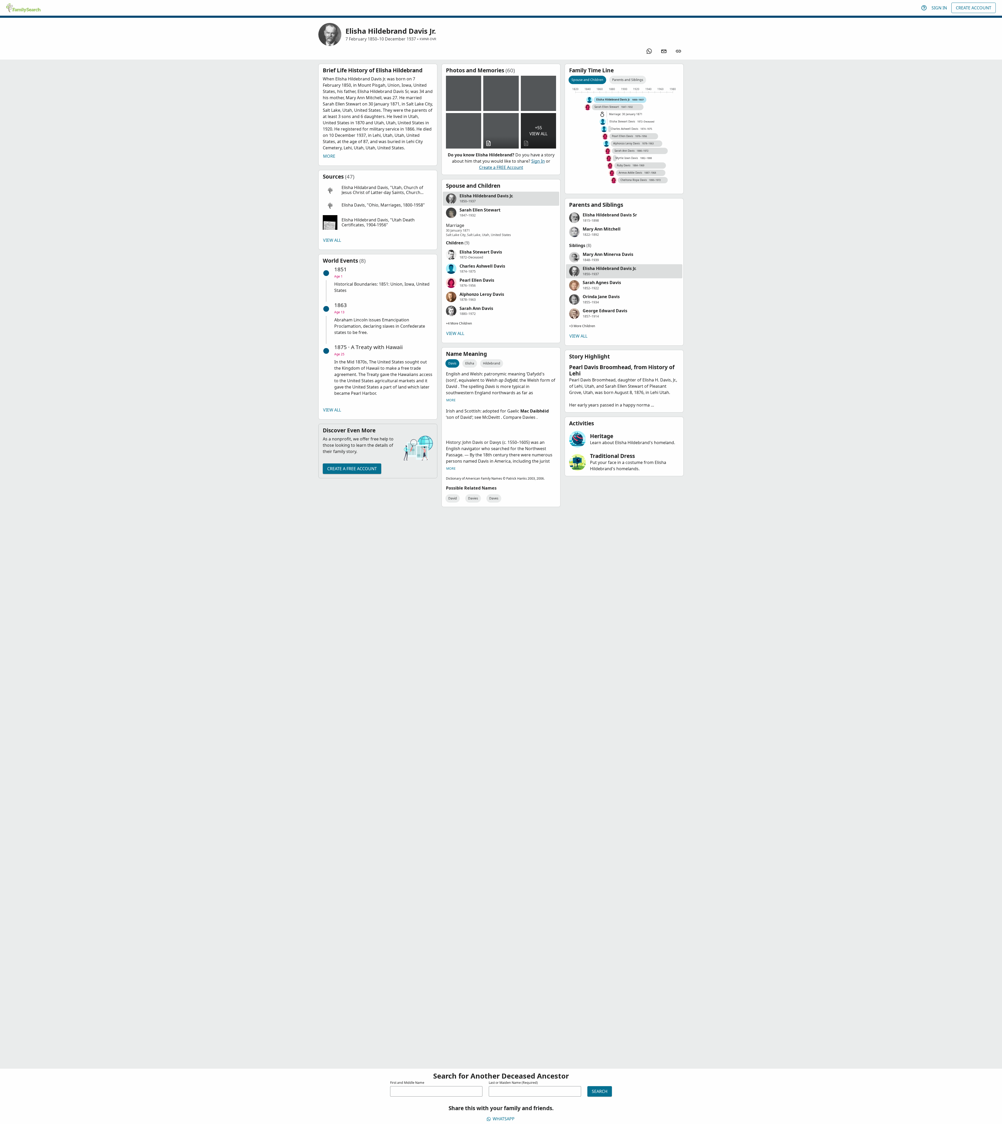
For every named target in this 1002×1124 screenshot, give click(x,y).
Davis (452, 363)
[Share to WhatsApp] (649, 51)
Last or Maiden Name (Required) (513, 1082)
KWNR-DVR (428, 39)
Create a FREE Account (352, 469)
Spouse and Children (587, 80)
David (452, 498)
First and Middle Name (407, 1082)
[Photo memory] (463, 93)
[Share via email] (664, 51)
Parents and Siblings (627, 80)
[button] (378, 190)
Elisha (469, 363)
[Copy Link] (678, 51)
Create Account (973, 8)
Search (599, 1091)
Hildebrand (491, 363)
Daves (493, 498)
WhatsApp (504, 1119)
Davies (473, 498)
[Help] (924, 8)
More (329, 156)
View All (332, 240)
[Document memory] (500, 130)
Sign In (939, 8)
